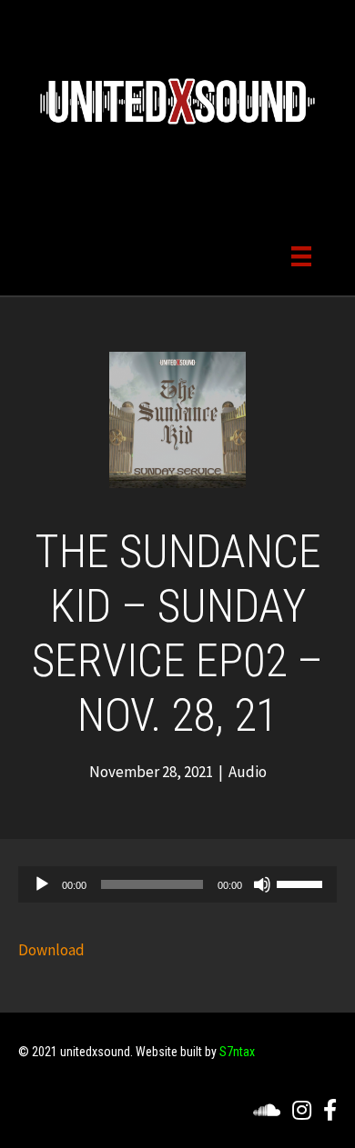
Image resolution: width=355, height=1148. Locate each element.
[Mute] (262, 884)
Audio (247, 772)
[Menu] (301, 255)
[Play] (42, 884)
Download (51, 950)
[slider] (302, 882)
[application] (177, 884)
